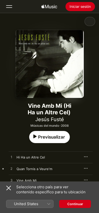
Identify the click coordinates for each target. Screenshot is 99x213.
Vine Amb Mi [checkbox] (26, 180)
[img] (49, 6)
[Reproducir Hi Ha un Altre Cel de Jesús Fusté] (11, 157)
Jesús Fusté (49, 119)
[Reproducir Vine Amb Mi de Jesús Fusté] (11, 180)
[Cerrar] (8, 188)
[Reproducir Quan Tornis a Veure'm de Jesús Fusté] (11, 169)
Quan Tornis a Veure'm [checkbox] (34, 169)
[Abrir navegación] (9, 6)
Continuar (75, 204)
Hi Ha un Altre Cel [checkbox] (30, 157)
